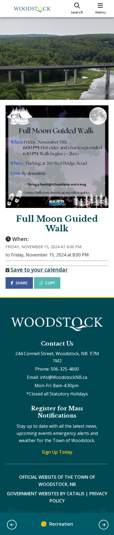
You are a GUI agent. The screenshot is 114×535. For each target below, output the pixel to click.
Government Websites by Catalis (45, 494)
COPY (50, 282)
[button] (12, 524)
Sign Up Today (57, 452)
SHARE (21, 282)
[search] (76, 8)
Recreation (61, 524)
